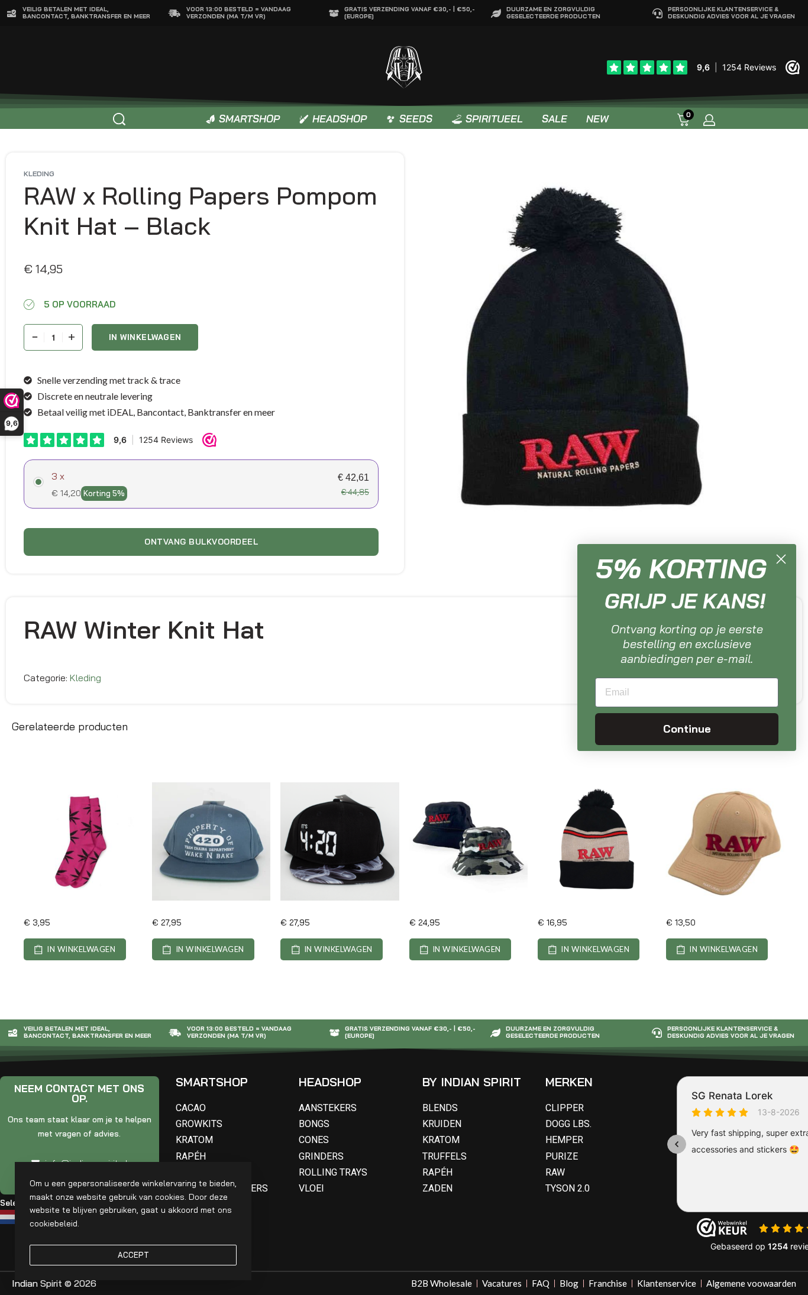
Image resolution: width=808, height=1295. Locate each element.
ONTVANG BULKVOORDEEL (201, 541)
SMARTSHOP (212, 1081)
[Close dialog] (781, 559)
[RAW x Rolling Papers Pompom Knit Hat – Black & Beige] (597, 841)
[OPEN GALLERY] (587, 352)
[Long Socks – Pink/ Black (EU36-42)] (83, 841)
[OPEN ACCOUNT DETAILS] (709, 120)
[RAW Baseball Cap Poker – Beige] (725, 841)
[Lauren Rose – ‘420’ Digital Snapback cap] (339, 841)
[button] (75, 949)
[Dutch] (10, 1216)
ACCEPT (133, 1255)
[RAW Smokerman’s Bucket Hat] (468, 841)
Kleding (39, 173)
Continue (687, 729)
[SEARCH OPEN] (119, 119)
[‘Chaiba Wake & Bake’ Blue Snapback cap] (211, 841)
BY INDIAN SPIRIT (471, 1081)
